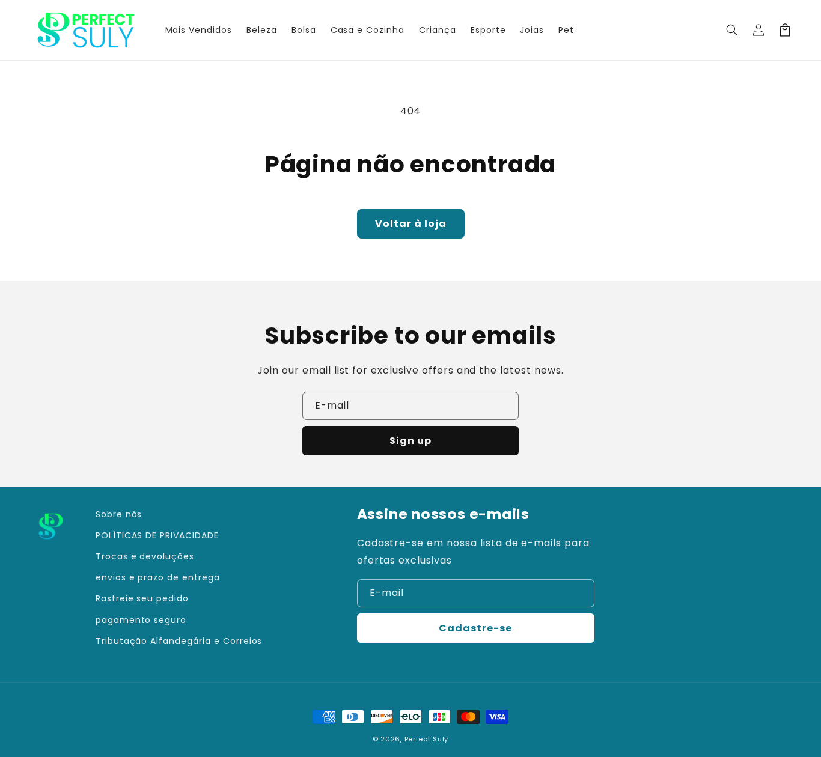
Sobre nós (119, 514)
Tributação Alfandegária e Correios (179, 641)
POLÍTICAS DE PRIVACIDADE (157, 535)
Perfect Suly (426, 739)
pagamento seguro (141, 620)
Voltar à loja (411, 224)
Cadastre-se (475, 628)
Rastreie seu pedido (142, 598)
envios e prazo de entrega (158, 577)
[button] (732, 30)
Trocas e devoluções (145, 556)
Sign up (410, 441)
